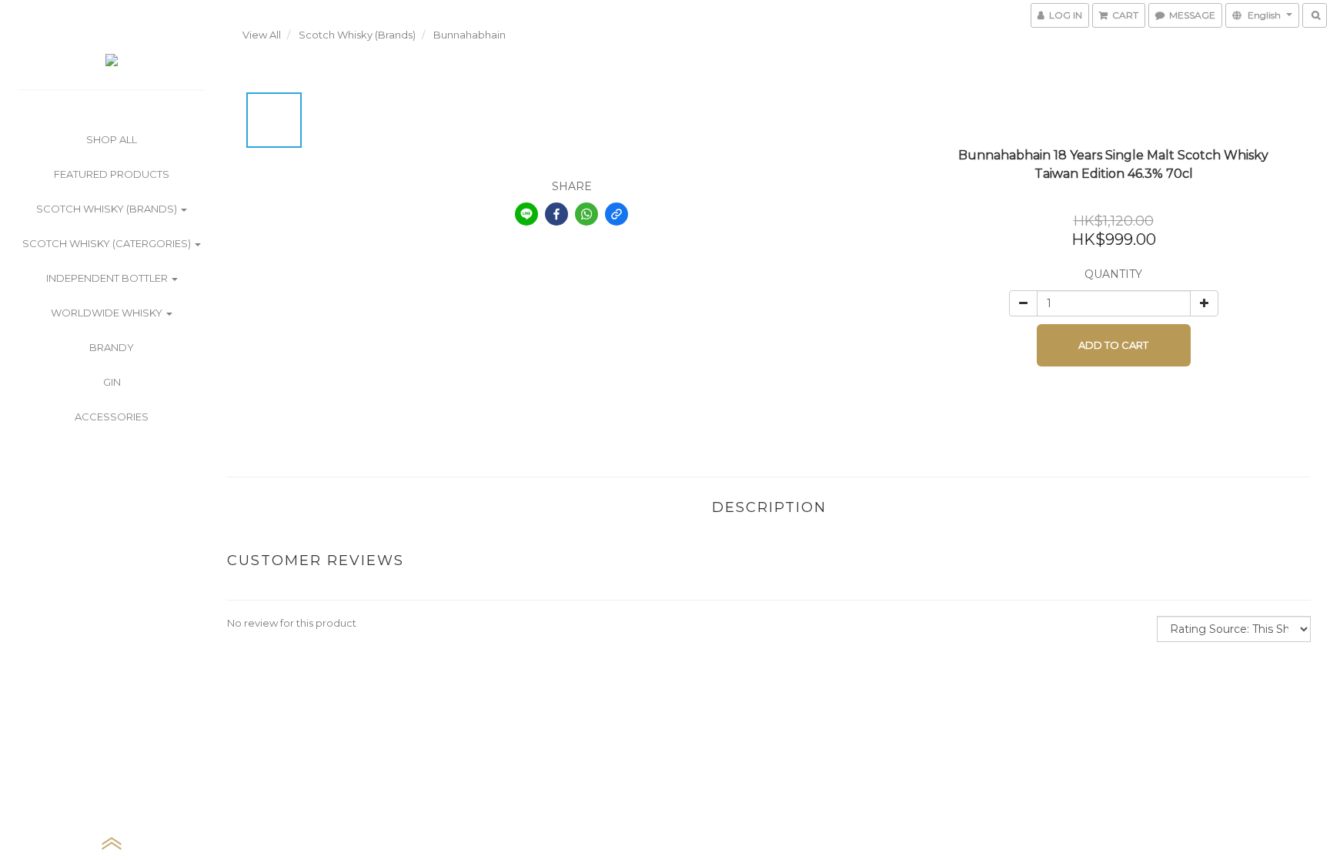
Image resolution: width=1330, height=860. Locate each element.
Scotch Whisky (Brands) (107, 208)
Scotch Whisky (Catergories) (107, 243)
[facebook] (556, 214)
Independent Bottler (108, 278)
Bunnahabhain (469, 34)
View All (261, 34)
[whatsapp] (586, 214)
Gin (112, 382)
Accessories (112, 416)
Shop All (111, 139)
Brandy (111, 347)
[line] (526, 214)
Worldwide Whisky (108, 312)
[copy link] (616, 214)
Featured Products (111, 174)
